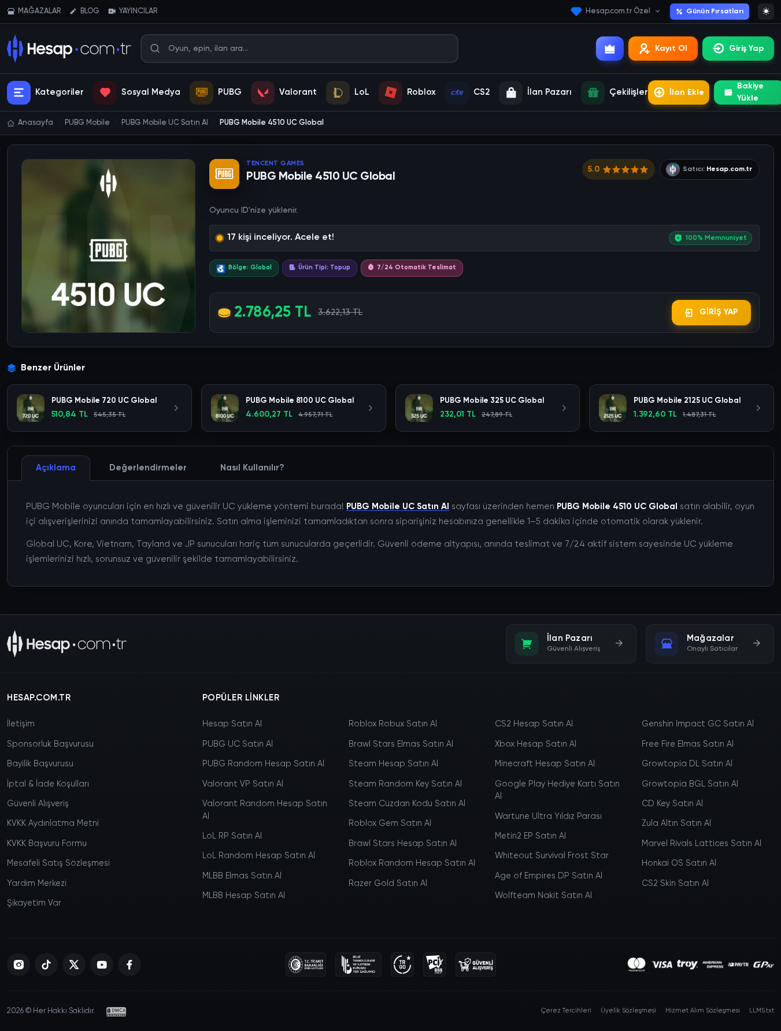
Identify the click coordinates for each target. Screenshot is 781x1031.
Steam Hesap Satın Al (393, 764)
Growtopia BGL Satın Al (690, 784)
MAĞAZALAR (39, 11)
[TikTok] (46, 964)
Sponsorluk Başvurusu (50, 744)
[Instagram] (18, 964)
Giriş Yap (746, 48)
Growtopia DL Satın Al (687, 764)
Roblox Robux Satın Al (393, 724)
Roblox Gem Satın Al (390, 823)
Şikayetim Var (34, 903)
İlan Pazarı (549, 92)
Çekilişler (628, 92)
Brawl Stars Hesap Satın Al (403, 844)
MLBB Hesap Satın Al (243, 896)
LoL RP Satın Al (232, 836)
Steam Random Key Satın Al (405, 784)
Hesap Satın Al (232, 724)
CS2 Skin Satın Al (675, 884)
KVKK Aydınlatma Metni (53, 823)
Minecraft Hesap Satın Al (545, 764)
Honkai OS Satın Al (679, 863)
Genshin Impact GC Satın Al (698, 724)
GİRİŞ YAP (718, 312)
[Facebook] (129, 964)
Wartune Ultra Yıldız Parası (548, 817)
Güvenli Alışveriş (38, 804)
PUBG (230, 92)
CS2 (481, 92)
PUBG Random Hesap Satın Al (263, 764)
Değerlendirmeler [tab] (148, 467)
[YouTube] (101, 964)
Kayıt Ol (671, 48)
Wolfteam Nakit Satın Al (543, 896)
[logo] (67, 644)
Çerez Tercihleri (566, 1010)
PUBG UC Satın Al (237, 744)
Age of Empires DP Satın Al (548, 876)
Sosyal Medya (150, 92)
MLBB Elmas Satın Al (242, 876)
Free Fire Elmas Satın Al (688, 744)
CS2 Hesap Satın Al (534, 724)
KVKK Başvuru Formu (47, 844)
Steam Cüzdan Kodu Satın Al (407, 804)
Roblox (421, 92)
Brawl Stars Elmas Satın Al (401, 744)
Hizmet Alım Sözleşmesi (702, 1010)
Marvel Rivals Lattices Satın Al (701, 844)
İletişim (21, 724)
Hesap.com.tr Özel (618, 11)
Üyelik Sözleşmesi (628, 1010)
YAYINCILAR (138, 11)
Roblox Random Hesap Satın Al (412, 863)
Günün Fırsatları (714, 11)
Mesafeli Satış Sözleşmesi (58, 863)
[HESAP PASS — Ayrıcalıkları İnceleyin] (610, 48)
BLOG (89, 11)
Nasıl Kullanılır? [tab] (252, 467)
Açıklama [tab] (56, 467)
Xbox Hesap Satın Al (535, 744)
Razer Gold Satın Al (388, 884)
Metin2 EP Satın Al (530, 836)
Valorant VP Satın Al (242, 784)
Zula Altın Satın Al (676, 823)
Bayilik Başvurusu (40, 764)
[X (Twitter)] (74, 964)
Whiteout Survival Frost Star (552, 856)
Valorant (298, 92)
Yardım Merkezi (36, 884)
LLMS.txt (761, 1010)
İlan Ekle (686, 92)
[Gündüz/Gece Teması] (766, 11)
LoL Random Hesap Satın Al (258, 856)
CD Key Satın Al (672, 804)
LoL (361, 92)
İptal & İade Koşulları (48, 784)
